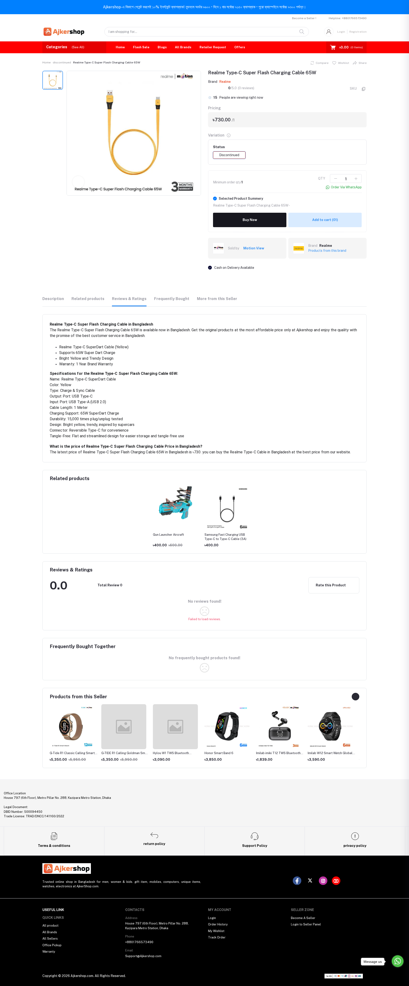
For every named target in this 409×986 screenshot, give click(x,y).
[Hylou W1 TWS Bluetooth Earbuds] (175, 726)
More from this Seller (217, 298)
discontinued (62, 62)
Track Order (217, 937)
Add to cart (325, 220)
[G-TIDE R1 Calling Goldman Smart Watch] (123, 726)
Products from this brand (327, 250)
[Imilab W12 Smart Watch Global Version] (330, 726)
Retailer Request (213, 47)
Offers (239, 47)
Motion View (253, 248)
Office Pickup (52, 945)
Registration (358, 31)
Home (120, 47)
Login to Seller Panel (306, 924)
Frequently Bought (171, 298)
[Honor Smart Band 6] (226, 726)
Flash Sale (141, 47)
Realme (225, 82)
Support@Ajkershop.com (143, 956)
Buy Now (250, 220)
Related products (87, 298)
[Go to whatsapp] (398, 961)
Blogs (162, 47)
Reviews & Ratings (129, 298)
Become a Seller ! (304, 18)
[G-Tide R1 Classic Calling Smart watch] (72, 726)
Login (341, 31)
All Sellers (50, 938)
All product (50, 925)
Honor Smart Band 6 (218, 753)
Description (53, 298)
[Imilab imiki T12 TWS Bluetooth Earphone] (278, 726)
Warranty (48, 951)
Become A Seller (303, 918)
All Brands (183, 47)
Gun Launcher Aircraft (168, 534)
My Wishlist (216, 931)
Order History (218, 924)
